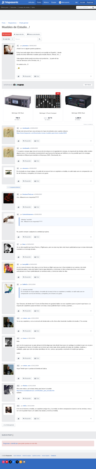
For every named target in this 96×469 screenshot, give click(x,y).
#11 (18, 338)
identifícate (14, 443)
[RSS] (20, 461)
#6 (17, 214)
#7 (17, 244)
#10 (18, 318)
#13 (18, 385)
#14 (18, 405)
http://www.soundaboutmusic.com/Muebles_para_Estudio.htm (35, 390)
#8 (17, 264)
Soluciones (13, 7)
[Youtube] (6, 461)
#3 (17, 148)
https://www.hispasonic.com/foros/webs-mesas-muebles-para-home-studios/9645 (42, 133)
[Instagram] (3, 461)
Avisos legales (45, 455)
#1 (17, 45)
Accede (82, 2)
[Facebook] (13, 461)
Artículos (31, 2)
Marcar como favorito (34, 34)
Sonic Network (17, 455)
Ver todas (88, 85)
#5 (17, 194)
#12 (18, 365)
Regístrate (90, 2)
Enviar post (7, 34)
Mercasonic (65, 2)
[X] (17, 461)
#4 (17, 168)
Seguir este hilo (20, 34)
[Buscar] (93, 7)
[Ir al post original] (21, 289)
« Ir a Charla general (8, 425)
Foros (39, 2)
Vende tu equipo (26, 455)
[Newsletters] (24, 461)
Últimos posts (4, 7)
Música (46, 2)
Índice (33, 7)
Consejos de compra (24, 7)
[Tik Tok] (10, 461)
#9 (17, 284)
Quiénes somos (36, 455)
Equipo (53, 2)
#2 (17, 128)
